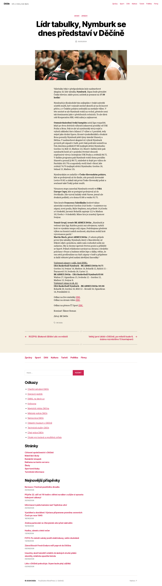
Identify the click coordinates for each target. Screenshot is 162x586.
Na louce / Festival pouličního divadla (42, 487)
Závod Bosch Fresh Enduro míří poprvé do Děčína (48, 545)
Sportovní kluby (32, 468)
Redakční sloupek (33, 459)
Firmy (156, 4)
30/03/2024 (82, 41)
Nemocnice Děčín (36, 418)
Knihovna (32, 403)
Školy (27, 465)
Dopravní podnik (35, 394)
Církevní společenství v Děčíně (39, 452)
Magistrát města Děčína (38, 408)
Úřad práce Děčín (36, 432)
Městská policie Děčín (37, 413)
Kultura (134, 4)
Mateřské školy (32, 456)
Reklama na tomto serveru (37, 462)
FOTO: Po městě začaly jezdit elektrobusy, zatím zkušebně (52, 538)
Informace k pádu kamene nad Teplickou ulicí (46, 505)
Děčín (7, 4)
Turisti (141, 4)
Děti (128, 4)
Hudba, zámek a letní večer (37, 530)
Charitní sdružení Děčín (38, 389)
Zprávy (115, 4)
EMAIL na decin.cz (36, 399)
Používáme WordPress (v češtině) (51, 581)
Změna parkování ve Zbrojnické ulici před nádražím (48, 523)
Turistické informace (34, 472)
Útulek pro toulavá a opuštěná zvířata (45, 437)
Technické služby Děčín (38, 428)
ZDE (78, 297)
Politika (149, 4)
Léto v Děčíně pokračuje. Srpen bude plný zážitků (48, 563)
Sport (122, 4)
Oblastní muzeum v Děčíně (40, 423)
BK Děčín (59, 323)
